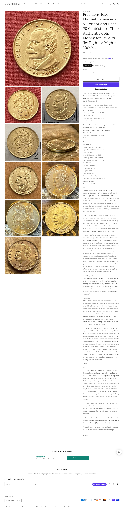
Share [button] (86, 435)
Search (30, 474)
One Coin (88, 65)
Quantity (85, 69)
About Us (37, 474)
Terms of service (49, 506)
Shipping (93, 55)
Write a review (78, 458)
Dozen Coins (99, 65)
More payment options (101, 88)
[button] (110, 4)
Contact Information (90, 474)
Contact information (69, 506)
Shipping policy (59, 506)
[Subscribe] (35, 484)
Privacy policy (39, 506)
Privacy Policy (78, 474)
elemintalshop (12, 506)
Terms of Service (67, 474)
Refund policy (56, 474)
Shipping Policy (46, 474)
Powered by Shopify (21, 506)
